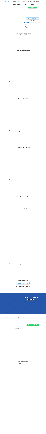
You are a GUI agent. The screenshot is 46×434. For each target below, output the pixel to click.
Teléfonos (24, 1)
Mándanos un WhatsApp (32, 324)
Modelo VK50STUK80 (16, 12)
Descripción (26, 22)
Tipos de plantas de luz (17, 327)
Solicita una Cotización (32, 18)
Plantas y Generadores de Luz (17, 1)
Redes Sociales (37, 1)
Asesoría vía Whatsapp (33, 7)
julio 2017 (6, 323)
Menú (28, 1)
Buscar (20, 363)
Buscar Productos (32, 1)
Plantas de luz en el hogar (18, 328)
